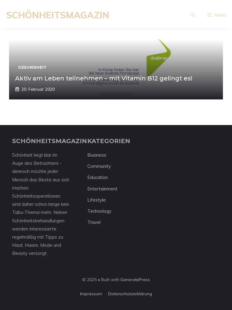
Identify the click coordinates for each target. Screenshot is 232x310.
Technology (99, 211)
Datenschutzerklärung (130, 293)
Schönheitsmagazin (57, 15)
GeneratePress (135, 279)
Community (99, 166)
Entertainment (102, 189)
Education (97, 177)
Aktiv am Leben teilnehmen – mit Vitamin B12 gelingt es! (103, 78)
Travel (94, 222)
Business (96, 155)
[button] (193, 15)
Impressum (91, 293)
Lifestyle (96, 200)
